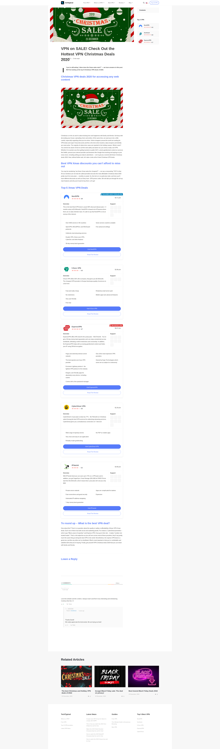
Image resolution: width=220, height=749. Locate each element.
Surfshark (139, 722)
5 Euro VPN (140, 725)
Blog (130, 2)
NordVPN (139, 719)
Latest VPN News (65, 728)
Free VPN (86, 2)
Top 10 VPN (154, 2)
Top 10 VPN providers (67, 725)
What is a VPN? (98, 2)
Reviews (121, 2)
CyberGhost (140, 731)
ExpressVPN (140, 728)
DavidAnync (74, 610)
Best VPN (111, 2)
